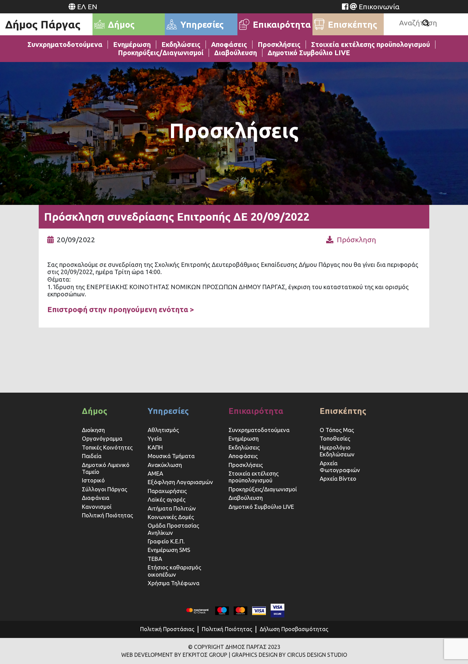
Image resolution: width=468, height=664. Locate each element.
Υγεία (155, 438)
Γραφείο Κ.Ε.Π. (166, 541)
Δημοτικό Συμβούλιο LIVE (309, 53)
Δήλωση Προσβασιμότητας (294, 629)
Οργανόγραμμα (102, 438)
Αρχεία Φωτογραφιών (340, 466)
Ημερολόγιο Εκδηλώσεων (337, 450)
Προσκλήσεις (279, 44)
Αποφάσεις (229, 44)
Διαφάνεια (95, 497)
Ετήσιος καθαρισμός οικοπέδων (174, 570)
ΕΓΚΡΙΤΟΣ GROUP (205, 655)
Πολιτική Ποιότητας (107, 515)
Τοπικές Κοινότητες (107, 447)
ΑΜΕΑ (155, 473)
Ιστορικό (93, 480)
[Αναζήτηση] (426, 23)
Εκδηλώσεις (180, 44)
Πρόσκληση (356, 239)
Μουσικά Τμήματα (171, 456)
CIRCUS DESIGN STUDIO (317, 655)
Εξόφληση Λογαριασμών (180, 482)
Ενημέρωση (132, 44)
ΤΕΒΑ (155, 558)
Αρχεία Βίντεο (338, 478)
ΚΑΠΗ (155, 447)
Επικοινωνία (379, 6)
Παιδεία (91, 456)
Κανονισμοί (96, 506)
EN (92, 6)
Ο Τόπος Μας (337, 430)
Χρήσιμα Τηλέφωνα (173, 583)
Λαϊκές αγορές (166, 499)
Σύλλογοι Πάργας (104, 489)
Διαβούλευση (235, 53)
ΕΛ (81, 6)
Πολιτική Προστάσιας (167, 629)
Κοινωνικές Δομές (171, 517)
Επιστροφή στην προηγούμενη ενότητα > (120, 309)
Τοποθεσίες (335, 438)
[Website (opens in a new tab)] (345, 6)
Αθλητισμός (163, 430)
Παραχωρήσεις (168, 491)
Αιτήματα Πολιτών (172, 508)
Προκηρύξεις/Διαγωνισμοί (161, 53)
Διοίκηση (93, 430)
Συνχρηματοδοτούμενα (64, 44)
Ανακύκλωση (165, 465)
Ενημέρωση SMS (169, 549)
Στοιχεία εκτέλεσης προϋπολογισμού (370, 44)
